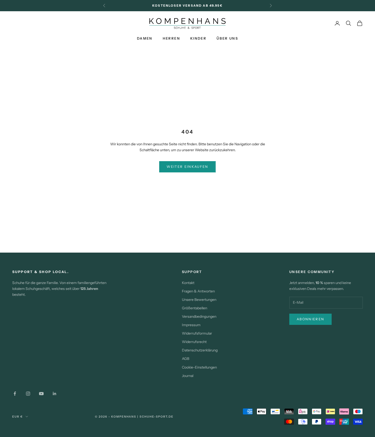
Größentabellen (194, 308)
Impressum (191, 325)
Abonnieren (310, 319)
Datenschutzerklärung (200, 350)
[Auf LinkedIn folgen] (54, 393)
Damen (145, 38)
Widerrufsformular (197, 333)
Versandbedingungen (199, 316)
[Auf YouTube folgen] (41, 393)
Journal (187, 375)
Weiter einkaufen (187, 166)
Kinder (198, 38)
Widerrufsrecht (194, 341)
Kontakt (188, 282)
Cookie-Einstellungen (199, 367)
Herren (171, 38)
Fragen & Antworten (198, 291)
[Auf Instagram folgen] (28, 393)
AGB (185, 358)
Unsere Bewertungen (199, 299)
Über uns (227, 38)
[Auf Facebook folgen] (14, 393)
